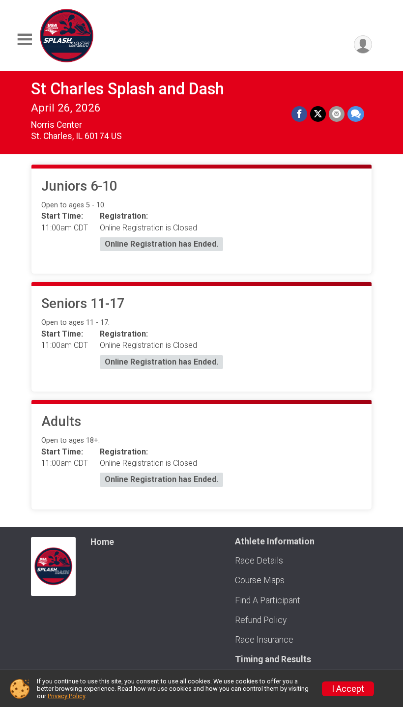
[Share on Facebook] (299, 114)
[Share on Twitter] (318, 114)
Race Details (259, 561)
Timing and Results (273, 659)
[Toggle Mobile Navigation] (24, 39)
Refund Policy (261, 620)
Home (102, 542)
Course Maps (260, 580)
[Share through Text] (355, 114)
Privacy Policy (66, 696)
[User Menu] (363, 44)
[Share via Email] (337, 114)
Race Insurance (264, 640)
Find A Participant (267, 600)
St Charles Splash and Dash (127, 89)
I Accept (348, 689)
